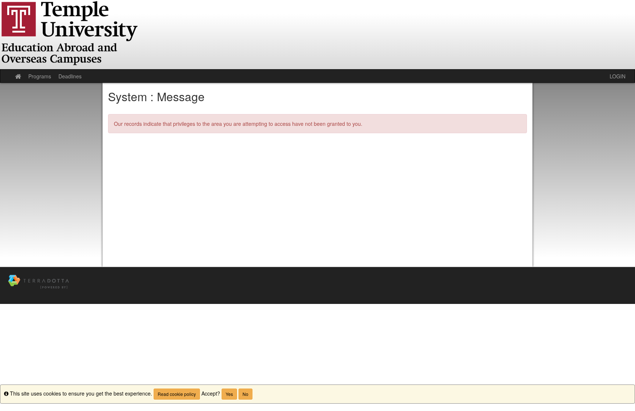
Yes (229, 394)
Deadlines (70, 76)
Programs (39, 76)
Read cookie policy (177, 394)
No (245, 394)
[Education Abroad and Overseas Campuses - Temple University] (317, 34)
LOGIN (617, 76)
